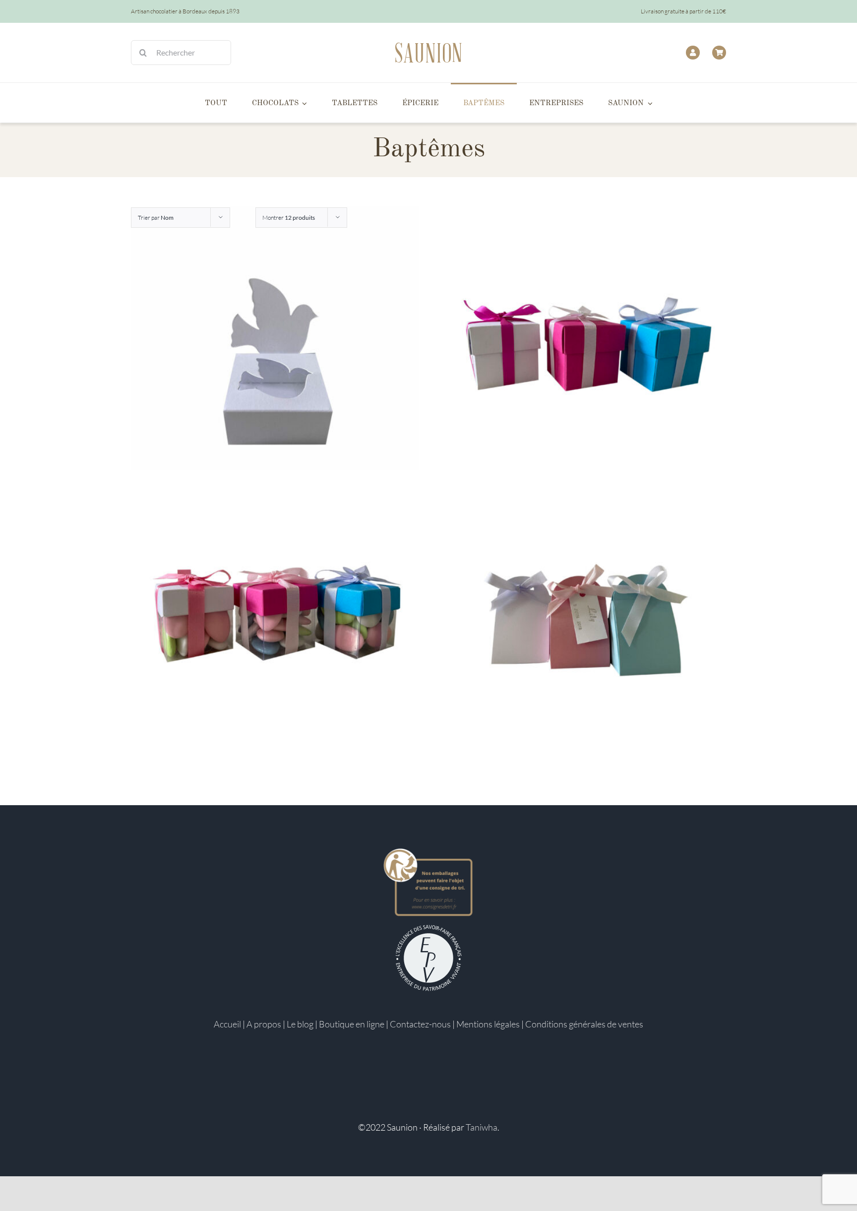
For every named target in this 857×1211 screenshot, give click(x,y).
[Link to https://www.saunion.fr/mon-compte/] (693, 53)
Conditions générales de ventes (584, 1024)
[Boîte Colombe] (275, 350)
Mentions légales (488, 1024)
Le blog (300, 1024)
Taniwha (481, 1127)
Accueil (227, 1024)
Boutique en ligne (351, 1024)
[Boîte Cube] (582, 350)
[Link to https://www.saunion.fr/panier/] (719, 53)
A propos (263, 1024)
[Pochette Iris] (582, 613)
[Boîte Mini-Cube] (275, 613)
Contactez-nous (420, 1024)
